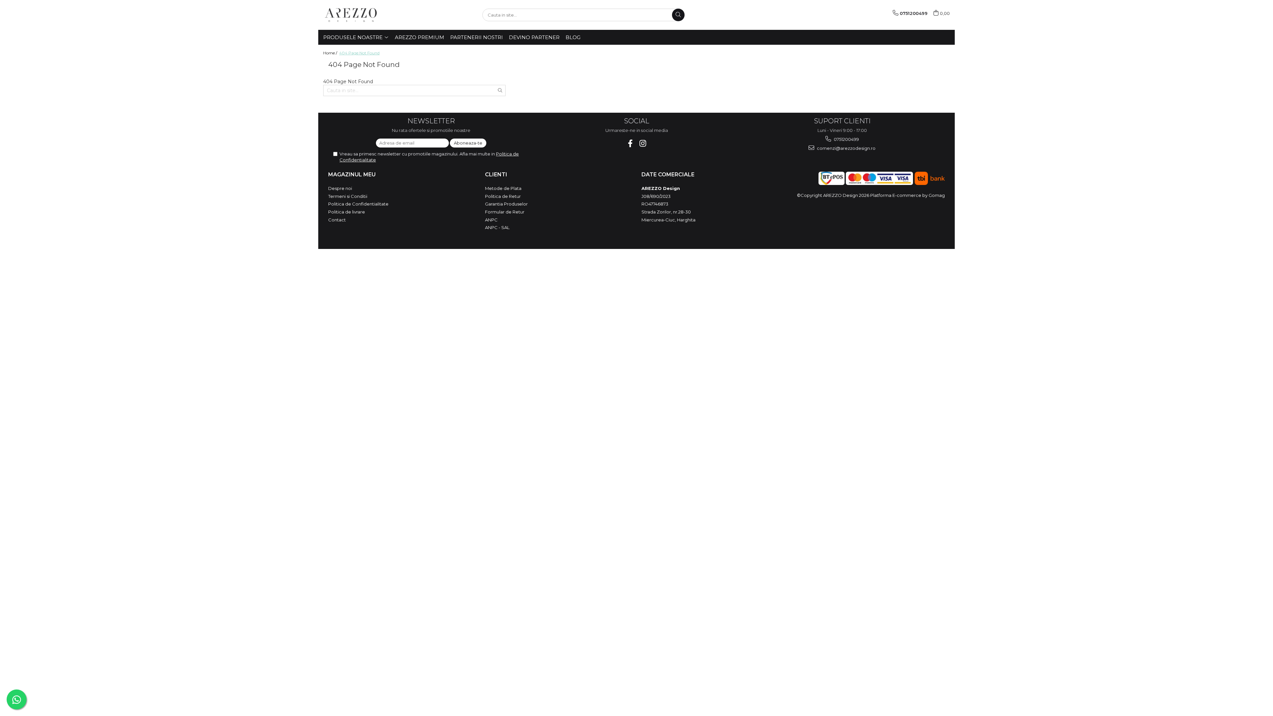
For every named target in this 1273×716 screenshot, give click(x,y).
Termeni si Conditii (347, 196)
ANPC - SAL (497, 227)
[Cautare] (678, 15)
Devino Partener (534, 37)
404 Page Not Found (359, 52)
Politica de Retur (503, 196)
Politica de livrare (346, 211)
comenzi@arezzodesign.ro (846, 148)
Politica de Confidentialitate (358, 204)
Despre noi (340, 188)
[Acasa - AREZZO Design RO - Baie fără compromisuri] (356, 15)
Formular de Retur (504, 211)
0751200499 (846, 139)
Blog (573, 37)
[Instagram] (643, 143)
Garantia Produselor (506, 204)
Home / (330, 52)
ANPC (491, 219)
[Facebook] (630, 143)
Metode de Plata (503, 188)
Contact (337, 219)
